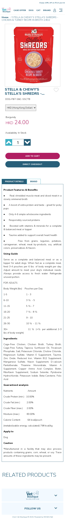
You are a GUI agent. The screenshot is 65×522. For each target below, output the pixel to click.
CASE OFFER (20, 10)
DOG (31, 10)
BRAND (47, 10)
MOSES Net (48, 517)
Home (5, 17)
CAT (38, 10)
